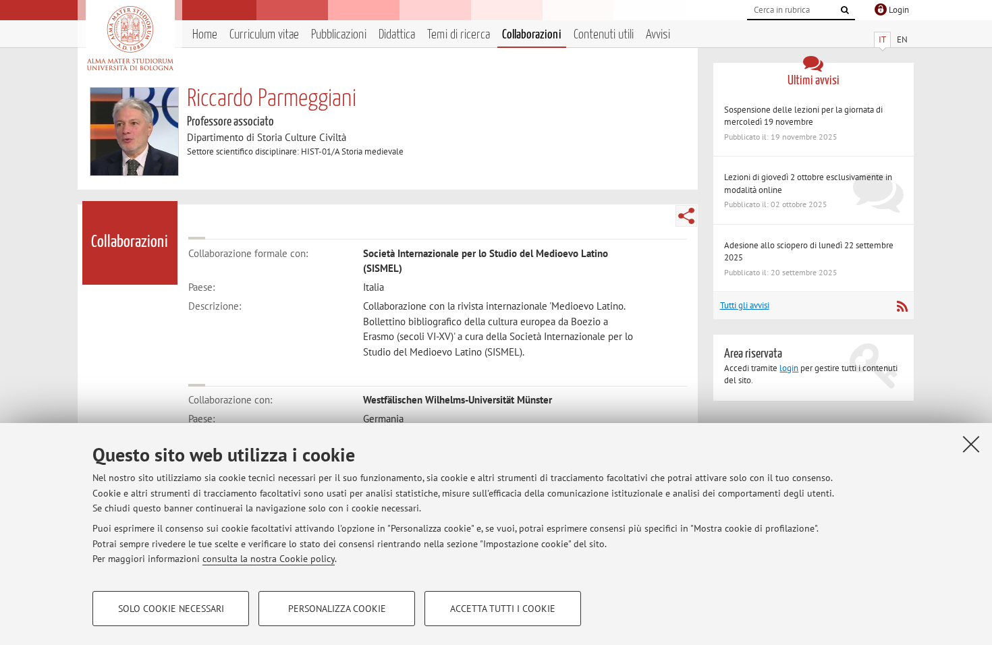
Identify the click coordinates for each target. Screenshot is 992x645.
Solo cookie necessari (171, 608)
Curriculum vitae (264, 34)
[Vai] (845, 10)
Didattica (397, 34)
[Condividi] (686, 216)
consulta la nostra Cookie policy (268, 559)
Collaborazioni (531, 34)
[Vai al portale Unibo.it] (130, 38)
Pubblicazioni (338, 34)
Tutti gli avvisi (744, 305)
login (788, 368)
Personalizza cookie (337, 608)
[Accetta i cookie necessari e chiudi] (971, 444)
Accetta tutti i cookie (502, 608)
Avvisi (658, 34)
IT (882, 39)
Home (204, 34)
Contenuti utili (604, 34)
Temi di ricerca (458, 34)
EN (902, 39)
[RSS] (902, 306)
